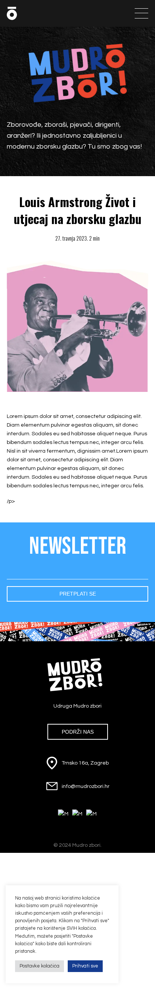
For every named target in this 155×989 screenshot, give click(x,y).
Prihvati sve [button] (85, 966)
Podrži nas (78, 732)
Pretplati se (77, 594)
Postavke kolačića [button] (39, 966)
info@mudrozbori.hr (85, 786)
